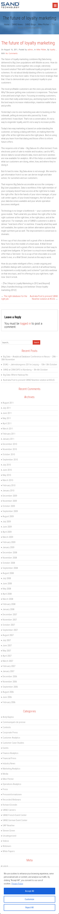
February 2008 (9, 604)
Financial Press (9, 758)
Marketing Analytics (11, 768)
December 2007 (10, 614)
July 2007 (7, 640)
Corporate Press (10, 732)
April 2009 (7, 532)
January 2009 (8, 547)
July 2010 (7, 464)
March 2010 (8, 480)
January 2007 (8, 671)
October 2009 (9, 506)
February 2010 (9, 485)
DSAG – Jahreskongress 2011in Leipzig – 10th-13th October (30, 364)
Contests (7, 727)
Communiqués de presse (14, 722)
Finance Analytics (10, 753)
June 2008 (7, 583)
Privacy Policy (17, 883)
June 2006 (7, 697)
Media (5, 773)
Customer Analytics (11, 737)
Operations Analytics (12, 784)
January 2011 (8, 439)
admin (30, 49)
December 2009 (10, 495)
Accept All (29, 891)
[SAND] (10, 7)
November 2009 (10, 501)
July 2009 (7, 521)
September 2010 (10, 459)
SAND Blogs (30, 24)
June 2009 (7, 526)
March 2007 (8, 661)
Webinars (7, 846)
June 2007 (7, 645)
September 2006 (10, 686)
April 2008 (7, 593)
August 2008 (8, 573)
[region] (29, 890)
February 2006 (9, 702)
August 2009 (8, 516)
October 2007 (9, 624)
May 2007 (7, 650)
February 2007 (9, 666)
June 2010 (7, 470)
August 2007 (8, 635)
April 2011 (7, 423)
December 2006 (10, 676)
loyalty (52, 49)
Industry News (9, 763)
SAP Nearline (9, 825)
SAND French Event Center (15, 815)
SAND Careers (9, 810)
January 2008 (8, 609)
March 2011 (8, 428)
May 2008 (7, 588)
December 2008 (10, 552)
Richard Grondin (10, 804)
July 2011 (7, 408)
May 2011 (7, 418)
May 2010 (7, 475)
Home (7, 24)
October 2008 (9, 562)
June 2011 (7, 413)
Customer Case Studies (13, 742)
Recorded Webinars (12, 799)
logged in (25, 323)
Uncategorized (9, 835)
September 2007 (10, 630)
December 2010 (10, 444)
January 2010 (8, 490)
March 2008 (8, 599)
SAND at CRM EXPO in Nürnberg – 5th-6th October (25, 369)
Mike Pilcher (43, 24)
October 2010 (9, 454)
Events (5, 748)
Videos (6, 841)
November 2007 (10, 619)
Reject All (29, 907)
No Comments (12, 53)
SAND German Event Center (15, 820)
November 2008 (10, 557)
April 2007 (7, 655)
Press (5, 789)
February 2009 (9, 542)
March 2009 (8, 537)
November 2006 (10, 681)
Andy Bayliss (8, 717)
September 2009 (10, 511)
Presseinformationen (12, 794)
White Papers (9, 851)
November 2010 (10, 449)
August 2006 (8, 692)
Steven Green (9, 830)
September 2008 (10, 568)
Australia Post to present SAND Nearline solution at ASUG (44, 297)
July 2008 (7, 578)
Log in (5, 866)
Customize (29, 899)
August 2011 (8, 402)
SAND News (17, 24)
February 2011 (9, 433)
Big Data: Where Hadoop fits (15, 374)
